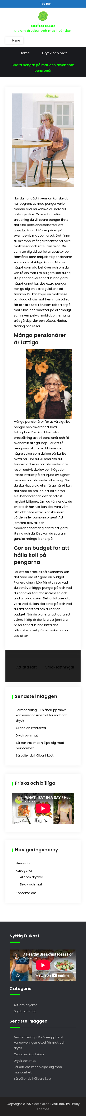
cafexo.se (43, 25)
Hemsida (23, 863)
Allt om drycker (31, 877)
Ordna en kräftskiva (31, 728)
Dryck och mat (54, 53)
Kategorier (24, 870)
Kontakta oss (26, 893)
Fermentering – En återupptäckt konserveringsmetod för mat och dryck (41, 715)
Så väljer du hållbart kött (35, 755)
